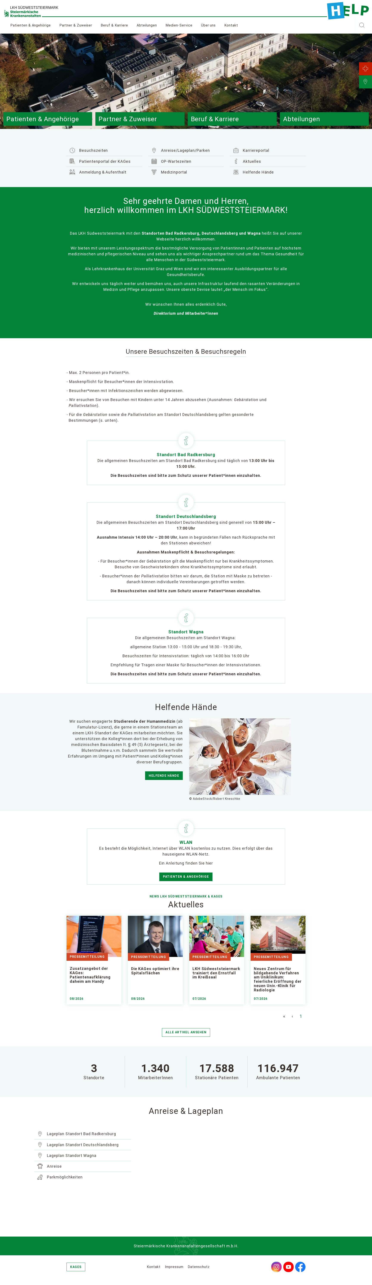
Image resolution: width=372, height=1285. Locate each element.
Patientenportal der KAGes (104, 161)
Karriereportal (255, 150)
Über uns (208, 25)
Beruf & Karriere (114, 25)
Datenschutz (199, 1267)
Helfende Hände (258, 172)
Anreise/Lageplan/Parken (185, 150)
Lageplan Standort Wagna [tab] (71, 1155)
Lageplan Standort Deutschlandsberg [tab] (82, 1144)
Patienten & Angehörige (186, 876)
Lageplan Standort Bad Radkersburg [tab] (81, 1134)
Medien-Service (179, 25)
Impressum (174, 1267)
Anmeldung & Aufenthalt (102, 172)
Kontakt (231, 25)
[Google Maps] (238, 1176)
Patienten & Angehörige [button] (30, 25)
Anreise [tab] (54, 1166)
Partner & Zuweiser (75, 25)
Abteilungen (147, 25)
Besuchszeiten (93, 150)
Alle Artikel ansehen (186, 1032)
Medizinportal (173, 172)
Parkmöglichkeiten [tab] (64, 1177)
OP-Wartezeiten (175, 161)
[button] (362, 25)
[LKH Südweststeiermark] (348, 11)
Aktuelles (251, 161)
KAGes (76, 1267)
